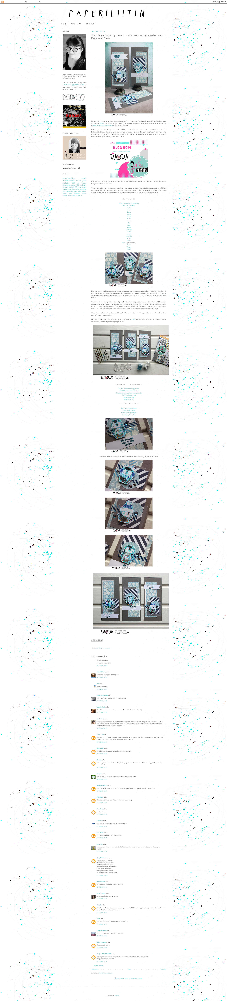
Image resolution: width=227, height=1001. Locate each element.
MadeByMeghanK (102, 695)
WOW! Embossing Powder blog (129, 203)
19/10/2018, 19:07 (102, 666)
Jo (129, 223)
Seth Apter (66, 191)
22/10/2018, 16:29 (102, 924)
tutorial (65, 187)
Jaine (129, 218)
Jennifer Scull (101, 707)
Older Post (163, 969)
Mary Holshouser (102, 858)
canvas (73, 185)
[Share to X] (97, 640)
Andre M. (100, 844)
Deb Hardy (100, 797)
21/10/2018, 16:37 (102, 826)
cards (96, 648)
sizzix (84, 187)
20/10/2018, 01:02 (102, 701)
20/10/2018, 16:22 (102, 754)
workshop (83, 185)
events (69, 189)
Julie (128, 225)
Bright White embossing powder (128, 388)
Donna (129, 214)
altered (71, 187)
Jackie (129, 216)
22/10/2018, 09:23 (102, 912)
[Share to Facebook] (99, 640)
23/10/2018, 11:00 (102, 936)
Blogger (117, 995)
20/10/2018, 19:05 (102, 779)
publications (77, 193)
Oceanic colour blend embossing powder (129, 393)
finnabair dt (66, 185)
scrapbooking (69, 177)
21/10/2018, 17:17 (102, 838)
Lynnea (129, 234)
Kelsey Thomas (101, 942)
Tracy (129, 245)
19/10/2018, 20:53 (102, 677)
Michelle (129, 236)
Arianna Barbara (102, 930)
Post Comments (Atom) (105, 973)
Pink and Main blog (128, 205)
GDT (100, 648)
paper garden (77, 191)
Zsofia (129, 249)
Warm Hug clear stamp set (129, 408)
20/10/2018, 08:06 (102, 742)
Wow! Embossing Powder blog (103, 125)
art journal (81, 183)
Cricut (78, 195)
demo (69, 195)
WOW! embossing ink (129, 395)
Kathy (129, 227)
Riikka (124, 243)
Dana (129, 212)
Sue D (98, 919)
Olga (129, 238)
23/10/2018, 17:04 (102, 948)
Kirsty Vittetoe (101, 893)
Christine (99, 774)
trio (81, 195)
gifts (70, 193)
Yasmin (129, 247)
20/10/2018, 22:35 (102, 791)
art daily (71, 191)
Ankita (129, 210)
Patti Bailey (100, 832)
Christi (99, 760)
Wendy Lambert (102, 785)
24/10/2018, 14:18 (102, 961)
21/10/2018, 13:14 (102, 814)
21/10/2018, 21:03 (102, 875)
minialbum (83, 189)
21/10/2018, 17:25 (102, 851)
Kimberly (129, 229)
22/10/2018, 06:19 (102, 887)
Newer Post (95, 969)
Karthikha (100, 821)
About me (76, 24)
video (78, 180)
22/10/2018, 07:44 (102, 899)
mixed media (69, 180)
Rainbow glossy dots (129, 415)
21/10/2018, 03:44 (102, 803)
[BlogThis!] (94, 640)
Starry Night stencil (129, 410)
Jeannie (129, 221)
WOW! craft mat (129, 399)
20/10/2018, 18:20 (102, 767)
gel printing (74, 195)
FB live (78, 187)
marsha (65, 189)
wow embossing (106, 648)
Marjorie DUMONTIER (104, 954)
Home (129, 969)
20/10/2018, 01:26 (102, 712)
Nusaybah (100, 809)
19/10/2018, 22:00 (102, 689)
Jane (98, 684)
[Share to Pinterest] (101, 640)
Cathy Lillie (100, 735)
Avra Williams (101, 672)
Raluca (102, 123)
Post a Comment (98, 965)
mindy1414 (100, 719)
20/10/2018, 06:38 (102, 728)
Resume (90, 24)
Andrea (129, 208)
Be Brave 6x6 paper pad (129, 412)
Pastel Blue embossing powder (129, 391)
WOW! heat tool (129, 397)
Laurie (129, 232)
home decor (75, 189)
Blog (64, 24)
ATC (77, 185)
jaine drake (100, 748)
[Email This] (92, 640)
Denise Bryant (101, 881)
